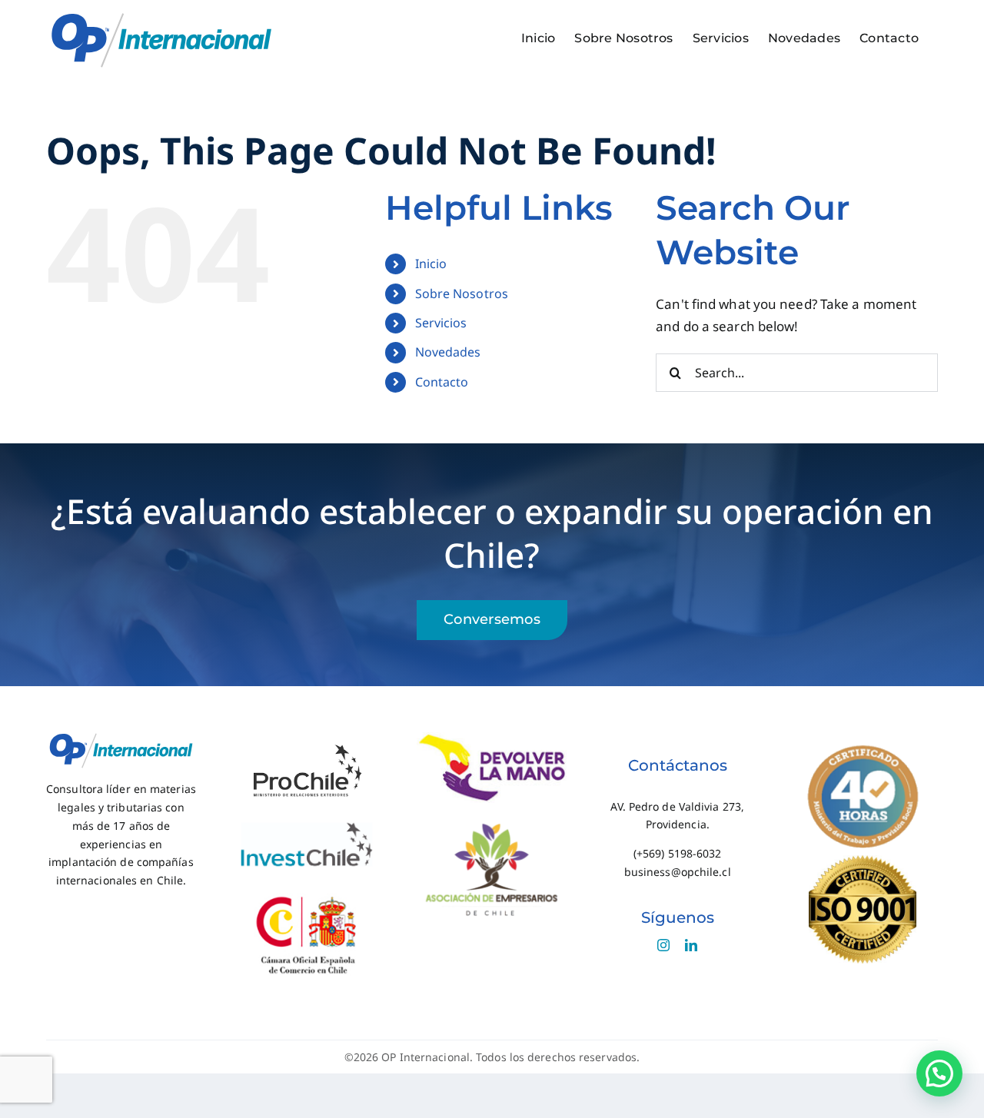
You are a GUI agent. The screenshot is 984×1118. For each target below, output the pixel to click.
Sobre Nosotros (461, 293)
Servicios (441, 322)
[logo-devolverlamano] (492, 739)
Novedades (448, 351)
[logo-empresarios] (492, 825)
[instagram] (663, 945)
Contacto (442, 381)
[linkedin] (691, 945)
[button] (939, 1073)
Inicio (431, 263)
